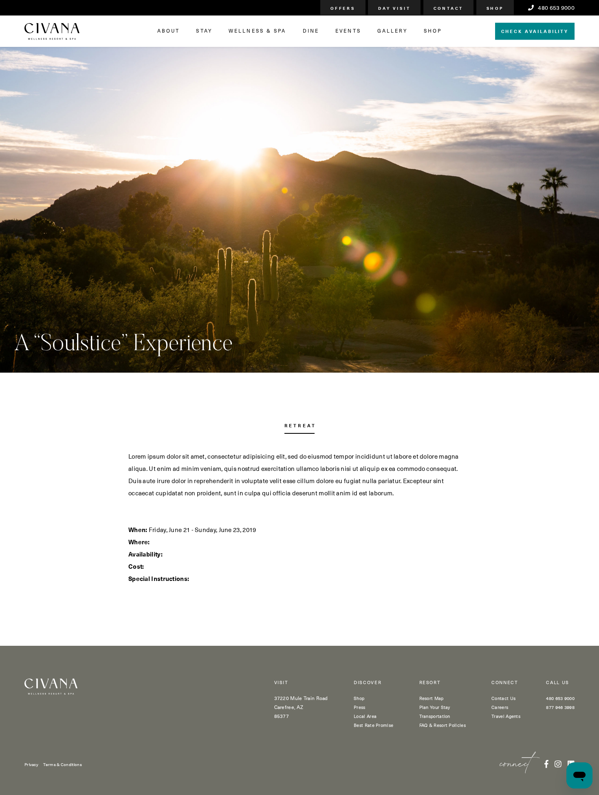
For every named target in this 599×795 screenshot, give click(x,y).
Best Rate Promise (373, 725)
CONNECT (504, 682)
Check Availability (534, 30)
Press (360, 707)
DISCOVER (367, 682)
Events (348, 30)
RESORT (430, 682)
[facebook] (546, 763)
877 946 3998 (560, 707)
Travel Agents (505, 716)
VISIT (281, 682)
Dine (311, 30)
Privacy (31, 764)
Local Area (365, 716)
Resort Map (431, 698)
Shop (359, 698)
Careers (499, 707)
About (168, 30)
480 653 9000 (556, 7)
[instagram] (558, 763)
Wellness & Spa (257, 30)
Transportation (434, 716)
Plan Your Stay (434, 707)
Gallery (392, 30)
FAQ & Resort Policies (442, 725)
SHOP (433, 30)
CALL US (557, 682)
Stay (204, 30)
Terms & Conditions (62, 764)
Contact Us (503, 698)
